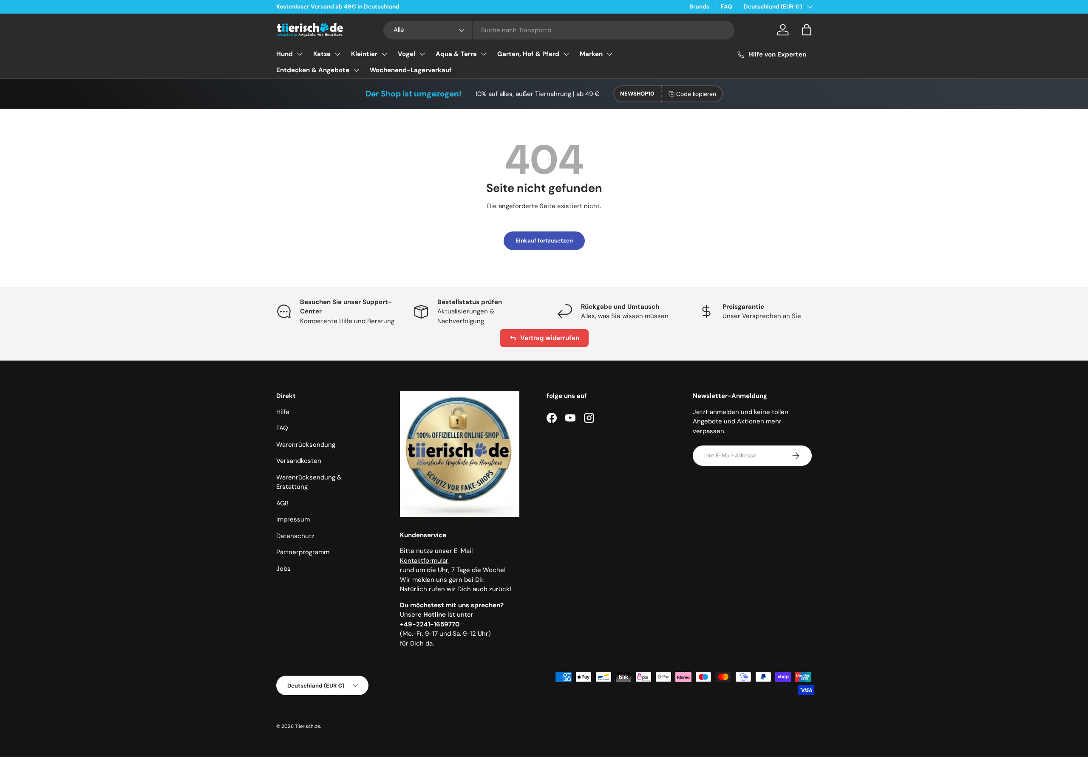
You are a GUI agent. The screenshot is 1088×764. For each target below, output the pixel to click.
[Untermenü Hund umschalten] (300, 54)
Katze (322, 54)
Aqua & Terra (456, 54)
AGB (282, 503)
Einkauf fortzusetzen (544, 240)
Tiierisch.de (307, 726)
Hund (284, 54)
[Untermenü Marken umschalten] (609, 54)
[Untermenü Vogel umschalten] (422, 54)
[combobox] (559, 30)
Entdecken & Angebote (312, 70)
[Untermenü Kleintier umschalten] (384, 54)
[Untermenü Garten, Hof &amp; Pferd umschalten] (566, 54)
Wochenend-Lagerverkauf (411, 70)
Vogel (406, 54)
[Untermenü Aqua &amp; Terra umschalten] (484, 54)
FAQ (726, 6)
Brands (699, 6)
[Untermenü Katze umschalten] (337, 54)
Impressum (293, 519)
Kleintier (364, 54)
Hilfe (282, 412)
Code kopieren (696, 94)
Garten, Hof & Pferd (528, 54)
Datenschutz (295, 536)
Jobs (283, 568)
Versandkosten (298, 461)
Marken (591, 54)
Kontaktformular (424, 560)
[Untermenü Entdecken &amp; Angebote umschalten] (356, 70)
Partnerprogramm (302, 552)
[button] (806, 29)
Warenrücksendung (305, 444)
